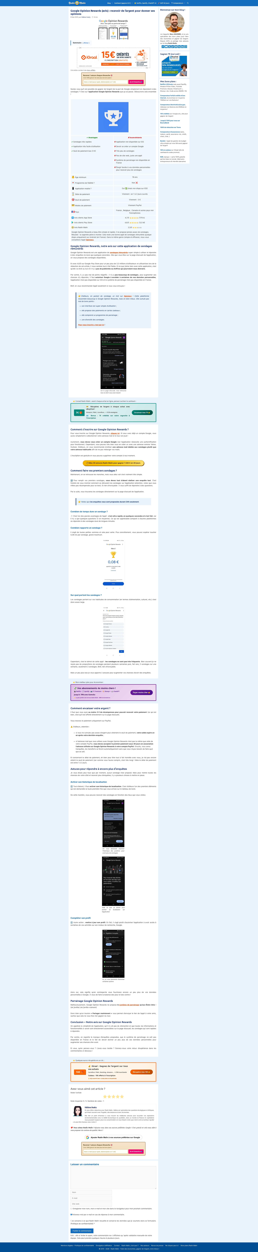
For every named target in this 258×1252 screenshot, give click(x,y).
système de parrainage (129, 1005)
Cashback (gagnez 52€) (122, 3)
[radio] (105, 1097)
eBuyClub (90, 409)
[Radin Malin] (78, 3)
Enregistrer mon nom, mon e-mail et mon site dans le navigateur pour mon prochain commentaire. (112, 1209)
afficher (86, 43)
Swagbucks (177, 114)
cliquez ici (115, 433)
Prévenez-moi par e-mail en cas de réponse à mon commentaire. (98, 1215)
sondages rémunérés (119, 253)
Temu (179, 127)
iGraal (95, 1066)
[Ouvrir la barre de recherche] (187, 3)
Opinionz (128, 296)
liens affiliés (91, 70)
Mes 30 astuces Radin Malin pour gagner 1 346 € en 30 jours (114, 463)
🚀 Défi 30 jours (163, 3)
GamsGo (91, 695)
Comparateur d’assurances (170, 132)
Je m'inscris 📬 (136, 82)
